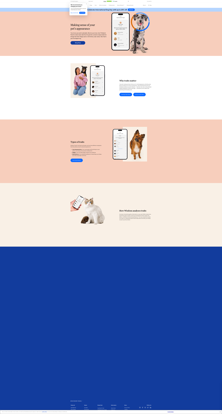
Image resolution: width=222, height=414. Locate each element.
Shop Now (131, 9)
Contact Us (113, 409)
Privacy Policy (127, 407)
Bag (150, 5)
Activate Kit (149, 1)
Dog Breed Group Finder (102, 409)
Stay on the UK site (74, 12)
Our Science (86, 409)
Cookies (125, 409)
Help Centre (113, 408)
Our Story (86, 407)
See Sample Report (76, 160)
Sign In (144, 5)
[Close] (220, 412)
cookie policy (44, 411)
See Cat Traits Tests (139, 94)
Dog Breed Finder (101, 408)
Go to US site (82, 12)
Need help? (91, 1)
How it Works (73, 409)
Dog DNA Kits (73, 407)
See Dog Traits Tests (125, 94)
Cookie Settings (171, 411)
